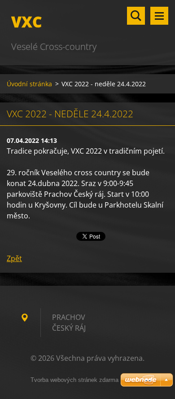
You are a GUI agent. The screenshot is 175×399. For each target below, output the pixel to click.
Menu (159, 16)
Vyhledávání (136, 16)
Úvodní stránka (29, 84)
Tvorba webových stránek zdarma (74, 380)
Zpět (14, 258)
